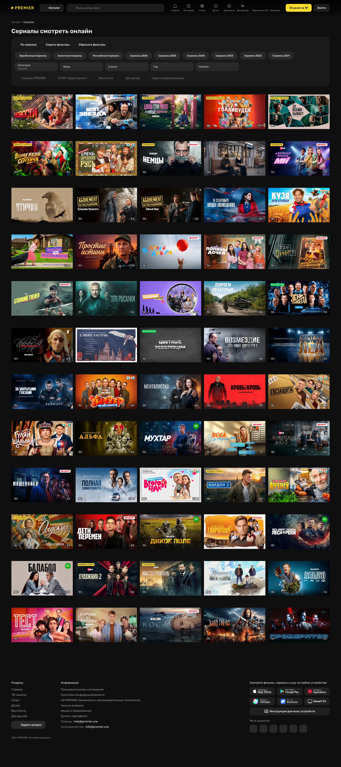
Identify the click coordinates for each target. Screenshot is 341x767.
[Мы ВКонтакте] (263, 729)
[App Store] (262, 691)
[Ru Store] (289, 701)
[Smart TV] (317, 701)
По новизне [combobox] (28, 44)
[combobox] (36, 66)
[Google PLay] (289, 691)
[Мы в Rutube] (293, 729)
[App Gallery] (317, 691)
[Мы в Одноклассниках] (273, 729)
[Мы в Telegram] (253, 729)
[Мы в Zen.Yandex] (283, 729)
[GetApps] (262, 701)
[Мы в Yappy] (303, 729)
